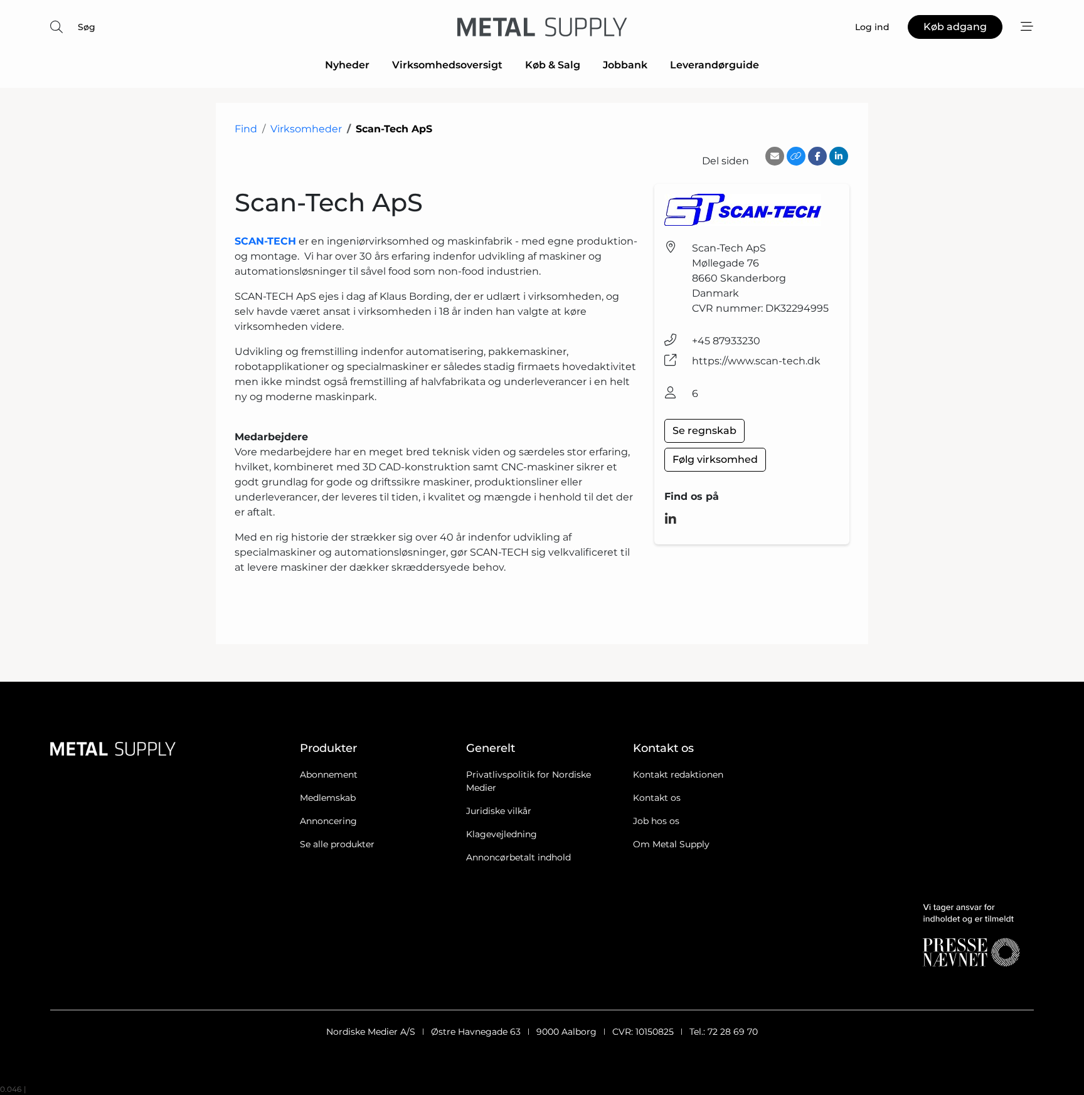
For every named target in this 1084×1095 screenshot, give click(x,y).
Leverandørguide (714, 65)
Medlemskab (328, 797)
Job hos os (656, 821)
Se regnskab (704, 430)
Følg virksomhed (715, 459)
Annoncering (328, 821)
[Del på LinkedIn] (838, 156)
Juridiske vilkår (498, 811)
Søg (86, 27)
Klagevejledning (501, 834)
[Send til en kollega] (774, 156)
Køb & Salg (552, 65)
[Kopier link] (796, 156)
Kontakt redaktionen (678, 774)
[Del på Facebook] (817, 156)
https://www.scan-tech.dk (756, 361)
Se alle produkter (337, 844)
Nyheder (347, 65)
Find (246, 129)
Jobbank (625, 65)
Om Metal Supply (671, 844)
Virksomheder (306, 129)
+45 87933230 (726, 341)
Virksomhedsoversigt (447, 65)
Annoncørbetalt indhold (518, 857)
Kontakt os (657, 797)
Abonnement (329, 774)
